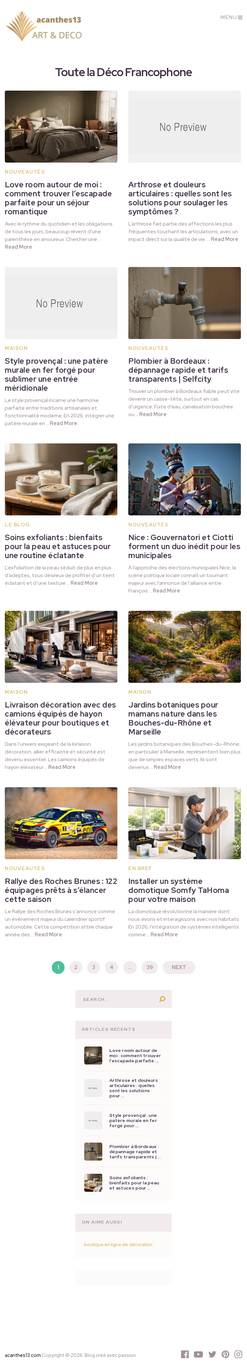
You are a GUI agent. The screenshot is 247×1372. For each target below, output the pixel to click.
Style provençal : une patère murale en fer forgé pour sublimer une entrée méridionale (56, 374)
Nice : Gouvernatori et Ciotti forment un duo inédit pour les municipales (184, 546)
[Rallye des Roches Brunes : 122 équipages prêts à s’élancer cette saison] (61, 823)
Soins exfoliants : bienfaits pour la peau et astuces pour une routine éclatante (58, 546)
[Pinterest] (225, 1354)
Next (179, 967)
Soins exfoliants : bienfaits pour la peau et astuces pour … (134, 1182)
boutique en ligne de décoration (118, 1244)
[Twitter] (212, 1354)
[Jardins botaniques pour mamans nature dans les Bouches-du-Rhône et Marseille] (184, 647)
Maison (16, 348)
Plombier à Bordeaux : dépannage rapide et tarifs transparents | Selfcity (178, 370)
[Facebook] (185, 1354)
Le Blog (17, 524)
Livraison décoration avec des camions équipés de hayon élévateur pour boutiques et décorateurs (60, 718)
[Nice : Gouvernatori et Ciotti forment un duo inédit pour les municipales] (184, 479)
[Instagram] (238, 1354)
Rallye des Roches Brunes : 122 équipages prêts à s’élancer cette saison (61, 890)
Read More (18, 247)
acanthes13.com (23, 1355)
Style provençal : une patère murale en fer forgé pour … (133, 1120)
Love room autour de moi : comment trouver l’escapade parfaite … (135, 1055)
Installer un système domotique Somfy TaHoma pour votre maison (178, 890)
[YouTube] (198, 1354)
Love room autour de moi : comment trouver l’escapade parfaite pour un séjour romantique (58, 198)
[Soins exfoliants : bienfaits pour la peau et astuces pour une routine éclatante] (61, 479)
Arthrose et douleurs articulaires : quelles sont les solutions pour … (133, 1088)
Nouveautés (25, 172)
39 (149, 967)
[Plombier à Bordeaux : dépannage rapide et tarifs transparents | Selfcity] (184, 303)
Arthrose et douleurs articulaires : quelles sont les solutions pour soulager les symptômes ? (180, 198)
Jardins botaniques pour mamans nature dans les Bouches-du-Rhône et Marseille (173, 718)
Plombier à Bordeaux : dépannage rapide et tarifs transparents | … (135, 1151)
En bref (140, 868)
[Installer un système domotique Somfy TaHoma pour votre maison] (184, 823)
